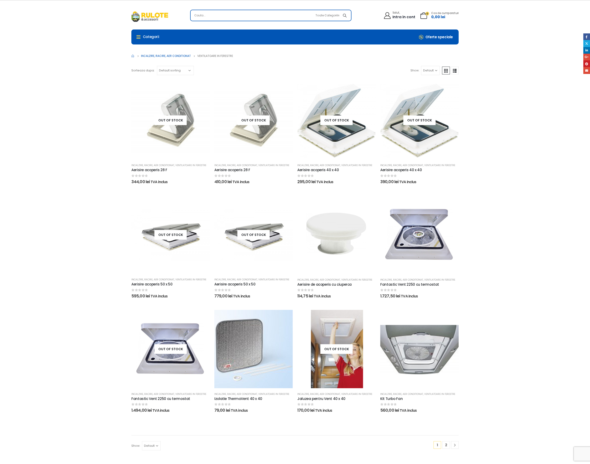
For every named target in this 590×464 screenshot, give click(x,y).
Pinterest (586, 63)
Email (586, 70)
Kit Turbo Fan (391, 398)
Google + (586, 57)
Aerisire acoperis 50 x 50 (152, 284)
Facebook (586, 36)
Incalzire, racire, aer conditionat (152, 165)
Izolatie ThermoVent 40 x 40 (238, 398)
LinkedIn (586, 50)
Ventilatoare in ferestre (190, 165)
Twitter (586, 43)
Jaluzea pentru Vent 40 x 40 (321, 398)
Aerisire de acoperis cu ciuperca (324, 284)
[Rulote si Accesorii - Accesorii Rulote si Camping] (149, 16)
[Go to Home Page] (133, 56)
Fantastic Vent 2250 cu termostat (409, 284)
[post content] (170, 120)
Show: (414, 70)
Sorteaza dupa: (143, 70)
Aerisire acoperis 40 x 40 (318, 169)
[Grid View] (446, 70)
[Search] (345, 15)
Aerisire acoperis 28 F (149, 169)
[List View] (455, 70)
